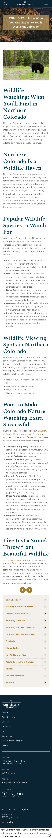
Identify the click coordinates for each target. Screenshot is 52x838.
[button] (46, 4)
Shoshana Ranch (14, 560)
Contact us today (11, 580)
